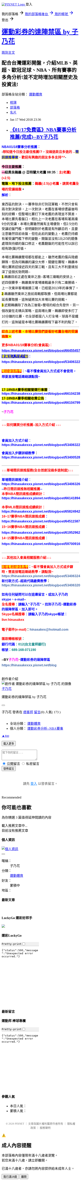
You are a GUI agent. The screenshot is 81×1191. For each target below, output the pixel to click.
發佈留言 (8, 768)
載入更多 (8, 743)
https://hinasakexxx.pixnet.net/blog (29, 665)
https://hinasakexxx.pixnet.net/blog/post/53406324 (41, 576)
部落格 (15, 107)
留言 (37, 712)
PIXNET (19, 1123)
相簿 (13, 102)
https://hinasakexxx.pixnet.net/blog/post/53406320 (41, 585)
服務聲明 (45, 1127)
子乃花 (7, 688)
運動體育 (35, 94)
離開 (24, 1176)
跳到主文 (8, 52)
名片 (13, 112)
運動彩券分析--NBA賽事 (45, 728)
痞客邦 (28, 712)
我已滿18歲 (10, 1176)
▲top (5, 735)
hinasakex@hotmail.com (49, 629)
